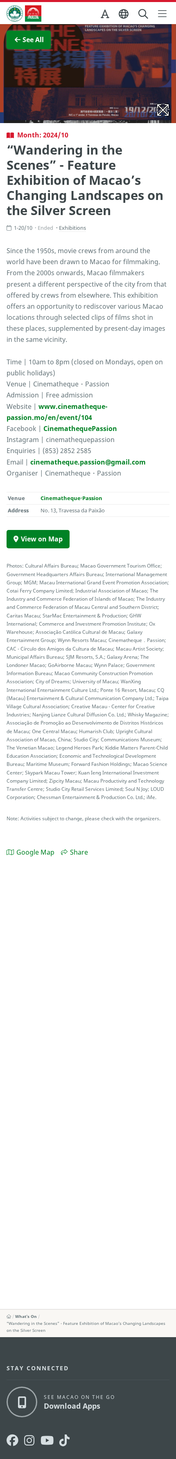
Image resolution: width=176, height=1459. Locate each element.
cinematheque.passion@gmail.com (88, 462)
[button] (105, 15)
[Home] (9, 1316)
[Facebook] (12, 1440)
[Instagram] (29, 1440)
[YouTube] (47, 1440)
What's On (26, 1316)
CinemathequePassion (80, 428)
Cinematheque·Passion (71, 498)
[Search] (144, 14)
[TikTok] (64, 1440)
